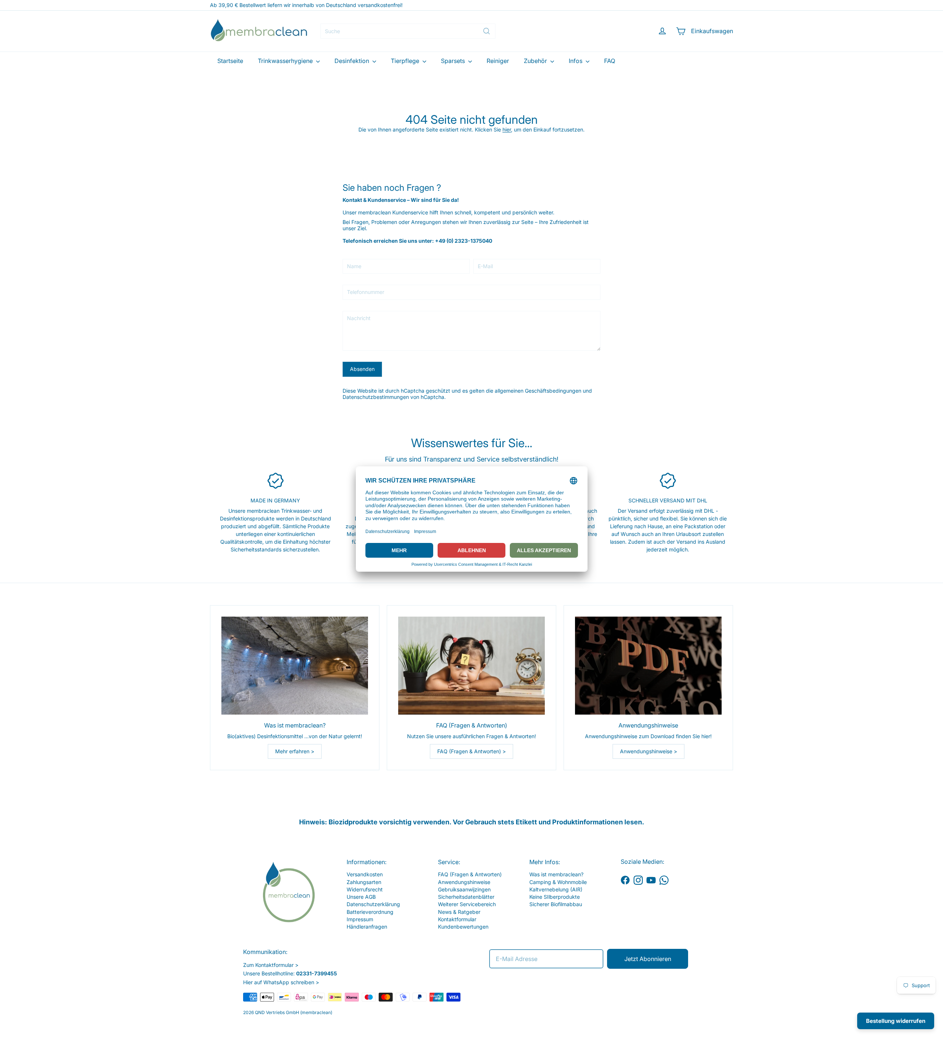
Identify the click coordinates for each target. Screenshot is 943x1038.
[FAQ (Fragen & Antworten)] (471, 665)
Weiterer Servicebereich (467, 904)
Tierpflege (406, 60)
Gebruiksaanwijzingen (464, 889)
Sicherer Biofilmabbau (555, 904)
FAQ (609, 60)
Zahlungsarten (364, 882)
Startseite (230, 60)
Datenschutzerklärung (373, 904)
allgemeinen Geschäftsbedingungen (538, 391)
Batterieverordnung (370, 912)
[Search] (486, 31)
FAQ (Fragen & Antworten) (470, 874)
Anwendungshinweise (464, 882)
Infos (576, 60)
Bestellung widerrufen (895, 1020)
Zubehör (536, 60)
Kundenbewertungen (463, 926)
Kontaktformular (457, 919)
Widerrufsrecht (365, 889)
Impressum (360, 919)
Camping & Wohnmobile (558, 882)
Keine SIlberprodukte (554, 897)
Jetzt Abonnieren (647, 958)
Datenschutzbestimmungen (376, 397)
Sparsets (453, 60)
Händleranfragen (367, 926)
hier (506, 129)
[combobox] (407, 31)
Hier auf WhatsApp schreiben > (281, 982)
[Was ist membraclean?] (294, 665)
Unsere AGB (361, 897)
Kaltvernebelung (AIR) (555, 889)
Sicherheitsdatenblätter (466, 897)
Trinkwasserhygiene (286, 60)
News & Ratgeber (459, 912)
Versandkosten (365, 874)
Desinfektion (352, 60)
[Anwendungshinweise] (648, 665)
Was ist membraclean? (556, 874)
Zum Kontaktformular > (270, 965)
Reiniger (498, 60)
